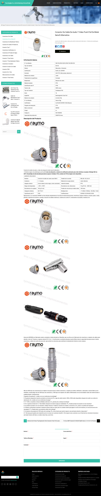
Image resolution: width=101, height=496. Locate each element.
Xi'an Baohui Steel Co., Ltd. (84, 483)
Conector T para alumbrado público (11, 61)
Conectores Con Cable (7, 55)
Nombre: (26, 431)
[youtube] (10, 484)
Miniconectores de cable (8, 74)
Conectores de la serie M (16, 25)
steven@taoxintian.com (66, 494)
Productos (67, 3)
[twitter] (8, 484)
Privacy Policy (35, 487)
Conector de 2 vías (7, 72)
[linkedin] (5, 484)
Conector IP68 (5, 69)
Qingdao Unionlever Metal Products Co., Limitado (88, 477)
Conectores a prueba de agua (9, 53)
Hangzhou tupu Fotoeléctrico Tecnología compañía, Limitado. (87, 480)
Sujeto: (65, 438)
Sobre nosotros (57, 3)
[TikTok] (16, 484)
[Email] (17, 477)
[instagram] (13, 484)
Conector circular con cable (9, 66)
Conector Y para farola (7, 77)
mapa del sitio (35, 485)
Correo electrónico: (67, 431)
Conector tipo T (6, 47)
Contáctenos (89, 3)
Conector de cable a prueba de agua (10, 45)
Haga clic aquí (14, 480)
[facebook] (2, 484)
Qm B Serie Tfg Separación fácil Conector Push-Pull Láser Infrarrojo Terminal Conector (45, 421)
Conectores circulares (7, 63)
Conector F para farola (7, 58)
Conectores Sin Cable (7, 36)
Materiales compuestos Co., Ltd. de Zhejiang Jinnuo (87, 475)
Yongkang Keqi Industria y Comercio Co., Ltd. (87, 485)
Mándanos (63, 51)
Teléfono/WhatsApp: (28, 438)
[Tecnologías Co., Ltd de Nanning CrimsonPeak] (8, 472)
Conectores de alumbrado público (10, 42)
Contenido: (26, 444)
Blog (82, 3)
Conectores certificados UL (9, 50)
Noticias (76, 3)
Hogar (48, 3)
